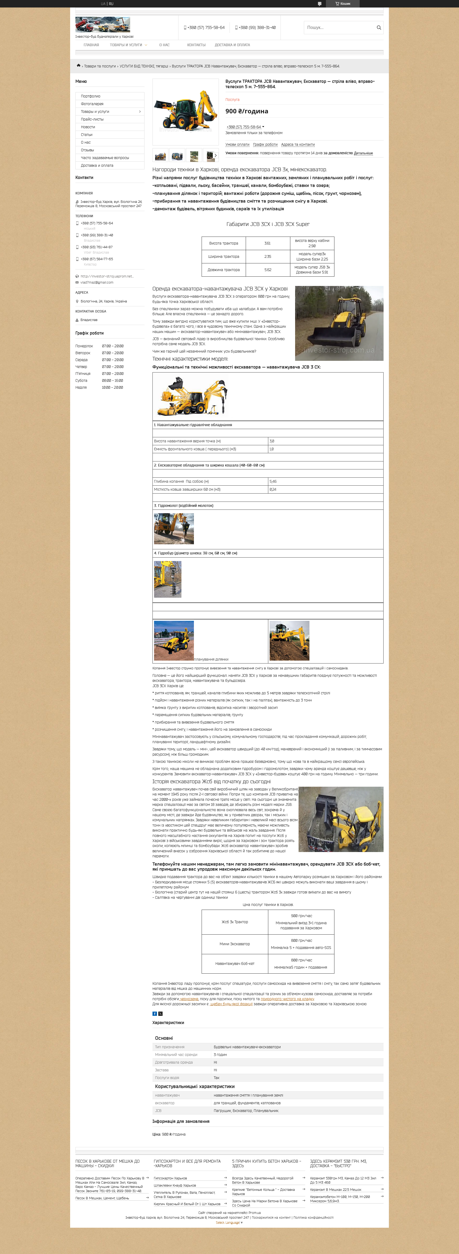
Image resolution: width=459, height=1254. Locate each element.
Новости (88, 127)
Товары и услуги (126, 45)
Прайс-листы (92, 119)
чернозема (188, 999)
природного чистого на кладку (287, 999)
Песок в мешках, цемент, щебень (102, 1198)
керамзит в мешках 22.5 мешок (335, 1190)
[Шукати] (379, 27)
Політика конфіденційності (314, 1217)
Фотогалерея (92, 104)
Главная (91, 45)
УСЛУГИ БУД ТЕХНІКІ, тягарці (144, 66)
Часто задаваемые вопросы (105, 158)
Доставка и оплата (232, 45)
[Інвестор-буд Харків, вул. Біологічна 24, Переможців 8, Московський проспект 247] (102, 25)
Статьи (86, 134)
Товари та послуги (100, 66)
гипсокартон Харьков (170, 1178)
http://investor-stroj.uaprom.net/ (107, 276)
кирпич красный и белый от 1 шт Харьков (187, 1204)
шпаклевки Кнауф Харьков (175, 1185)
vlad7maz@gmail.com (96, 282)
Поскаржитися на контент (271, 1217)
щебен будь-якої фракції (231, 1004)
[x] (160, 1014)
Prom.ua (255, 1212)
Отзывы (87, 150)
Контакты (196, 45)
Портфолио (90, 96)
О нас (164, 45)
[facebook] (154, 1014)
